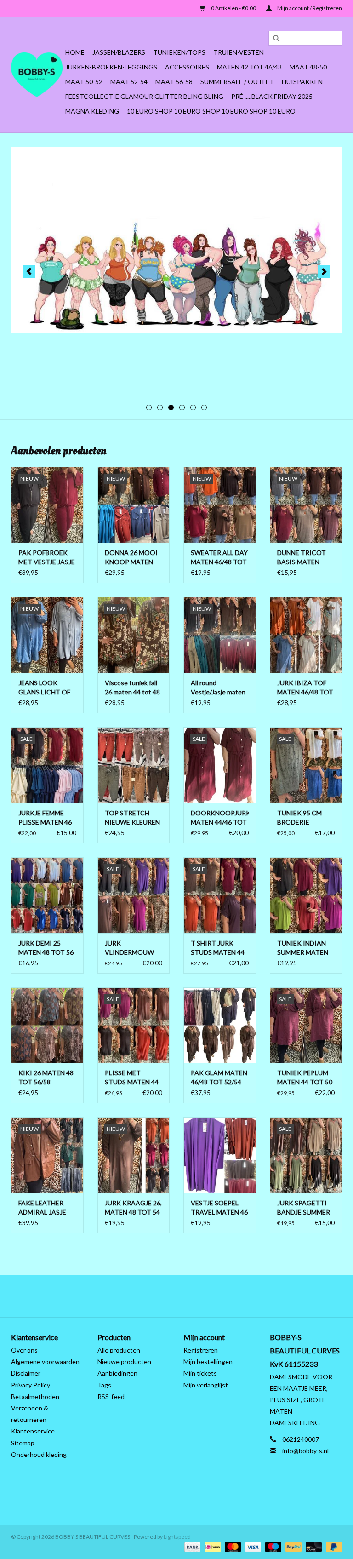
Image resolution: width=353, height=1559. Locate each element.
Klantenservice (33, 1431)
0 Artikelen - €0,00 (233, 8)
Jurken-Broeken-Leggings (111, 67)
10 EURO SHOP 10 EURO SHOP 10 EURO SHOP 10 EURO (211, 111)
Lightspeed (177, 1536)
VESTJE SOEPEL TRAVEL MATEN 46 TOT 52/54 (219, 1208)
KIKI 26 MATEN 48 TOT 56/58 (46, 1077)
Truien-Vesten (238, 52)
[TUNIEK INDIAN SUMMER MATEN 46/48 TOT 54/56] (306, 895)
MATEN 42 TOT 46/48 (249, 67)
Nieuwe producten (124, 1361)
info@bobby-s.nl (305, 1451)
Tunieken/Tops (179, 52)
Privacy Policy (30, 1385)
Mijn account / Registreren (309, 8)
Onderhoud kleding (39, 1454)
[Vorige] (29, 271)
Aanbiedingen (117, 1373)
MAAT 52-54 (129, 82)
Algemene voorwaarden (45, 1361)
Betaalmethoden (35, 1396)
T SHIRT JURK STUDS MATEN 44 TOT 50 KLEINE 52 (218, 948)
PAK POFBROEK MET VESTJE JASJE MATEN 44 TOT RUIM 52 (46, 558)
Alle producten (118, 1350)
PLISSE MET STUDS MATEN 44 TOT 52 (132, 1078)
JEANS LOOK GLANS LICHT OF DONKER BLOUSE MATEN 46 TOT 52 (46, 688)
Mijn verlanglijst (205, 1385)
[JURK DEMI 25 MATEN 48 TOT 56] (47, 895)
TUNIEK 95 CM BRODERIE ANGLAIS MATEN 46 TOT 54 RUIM (303, 818)
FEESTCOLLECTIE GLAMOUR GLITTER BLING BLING (144, 96)
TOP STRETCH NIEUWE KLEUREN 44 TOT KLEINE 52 (132, 818)
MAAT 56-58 (174, 82)
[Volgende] (324, 271)
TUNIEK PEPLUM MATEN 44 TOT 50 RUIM (304, 1078)
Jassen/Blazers (118, 52)
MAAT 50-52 (83, 82)
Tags (104, 1385)
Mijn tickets (200, 1373)
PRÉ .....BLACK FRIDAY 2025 (272, 96)
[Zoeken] (273, 38)
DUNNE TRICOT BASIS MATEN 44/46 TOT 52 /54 (303, 558)
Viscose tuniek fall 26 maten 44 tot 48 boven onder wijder (132, 688)
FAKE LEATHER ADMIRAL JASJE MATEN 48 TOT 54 (46, 1208)
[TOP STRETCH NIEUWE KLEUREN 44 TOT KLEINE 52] (133, 765)
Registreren (200, 1350)
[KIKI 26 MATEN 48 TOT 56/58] (47, 1025)
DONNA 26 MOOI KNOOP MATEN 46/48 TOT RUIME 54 (132, 558)
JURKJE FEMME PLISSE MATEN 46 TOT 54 (45, 818)
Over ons (24, 1350)
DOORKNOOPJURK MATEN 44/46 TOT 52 (220, 818)
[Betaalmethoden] (191, 1546)
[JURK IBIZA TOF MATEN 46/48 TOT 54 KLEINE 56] (306, 635)
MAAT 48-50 (308, 67)
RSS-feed (111, 1396)
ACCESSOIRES (187, 67)
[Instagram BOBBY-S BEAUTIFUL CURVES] (224, 1296)
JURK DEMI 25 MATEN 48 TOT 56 (46, 947)
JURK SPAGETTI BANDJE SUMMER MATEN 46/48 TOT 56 (305, 1208)
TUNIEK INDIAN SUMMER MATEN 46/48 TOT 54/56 (302, 948)
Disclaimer (25, 1373)
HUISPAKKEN (302, 82)
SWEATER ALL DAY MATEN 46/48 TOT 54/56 (219, 558)
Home (75, 52)
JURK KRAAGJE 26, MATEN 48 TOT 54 (133, 1207)
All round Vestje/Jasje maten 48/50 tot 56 (218, 688)
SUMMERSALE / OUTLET (237, 82)
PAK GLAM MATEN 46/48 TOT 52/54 (219, 1077)
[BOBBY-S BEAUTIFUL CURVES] (37, 74)
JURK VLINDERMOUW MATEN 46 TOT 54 (132, 948)
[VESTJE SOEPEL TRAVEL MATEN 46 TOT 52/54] (219, 1155)
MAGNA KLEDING (92, 111)
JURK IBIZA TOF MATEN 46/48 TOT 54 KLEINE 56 (305, 688)
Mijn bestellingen (208, 1361)
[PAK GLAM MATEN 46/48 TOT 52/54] (219, 1025)
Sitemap (22, 1443)
